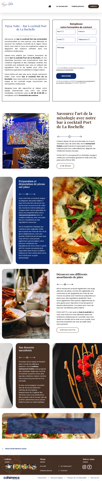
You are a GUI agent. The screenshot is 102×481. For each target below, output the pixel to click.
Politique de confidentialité (76, 478)
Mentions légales (57, 478)
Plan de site (95, 478)
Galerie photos (46, 470)
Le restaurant (66, 466)
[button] (51, 448)
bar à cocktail (16, 58)
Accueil (43, 466)
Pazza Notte (42, 478)
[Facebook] (89, 467)
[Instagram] (84, 467)
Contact (64, 470)
